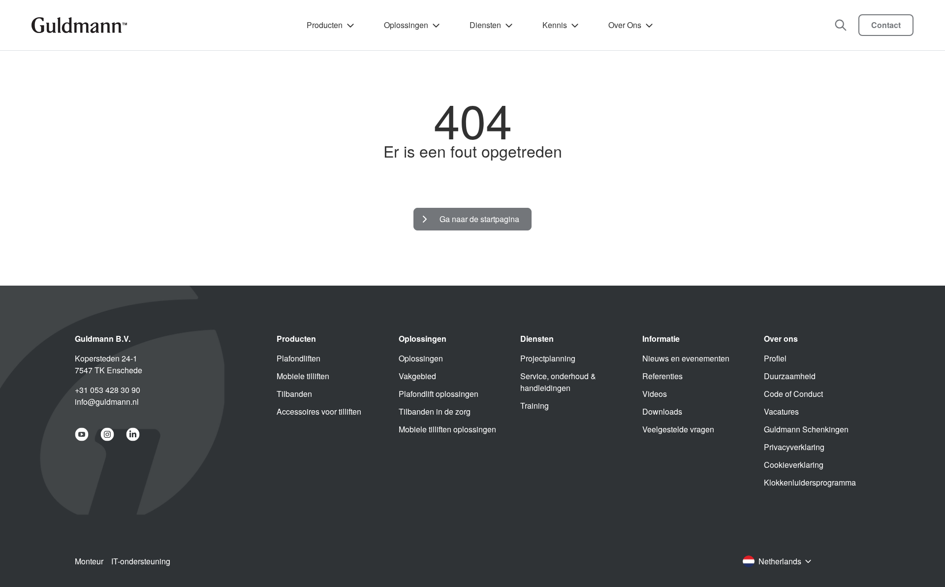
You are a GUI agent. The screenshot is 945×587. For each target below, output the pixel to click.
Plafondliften (298, 358)
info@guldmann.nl (107, 401)
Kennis (554, 25)
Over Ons (624, 25)
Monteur (89, 561)
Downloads (662, 411)
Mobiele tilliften (303, 376)
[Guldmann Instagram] (107, 434)
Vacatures (781, 411)
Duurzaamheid (790, 376)
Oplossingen (406, 25)
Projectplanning (547, 358)
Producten (325, 25)
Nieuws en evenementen (685, 358)
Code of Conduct (793, 393)
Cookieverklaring (793, 464)
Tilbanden (294, 393)
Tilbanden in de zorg (435, 411)
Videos (654, 393)
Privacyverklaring (794, 447)
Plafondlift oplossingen (438, 393)
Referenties (662, 376)
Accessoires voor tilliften (319, 411)
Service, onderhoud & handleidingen (558, 381)
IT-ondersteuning (140, 561)
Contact (886, 25)
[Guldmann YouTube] (82, 434)
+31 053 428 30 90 (107, 389)
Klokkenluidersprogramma (810, 482)
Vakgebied (417, 376)
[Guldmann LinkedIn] (133, 434)
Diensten (485, 25)
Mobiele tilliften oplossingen (447, 429)
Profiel (775, 358)
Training (534, 405)
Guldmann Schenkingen (806, 429)
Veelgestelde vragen (678, 429)
